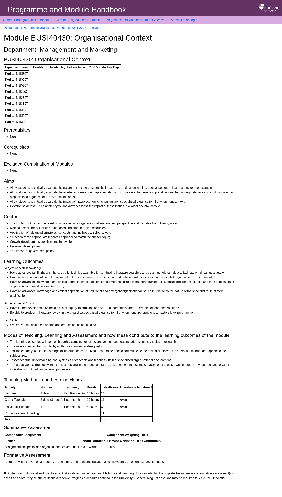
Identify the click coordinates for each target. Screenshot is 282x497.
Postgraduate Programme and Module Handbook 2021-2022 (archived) (52, 27)
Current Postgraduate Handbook (78, 20)
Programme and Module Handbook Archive (135, 20)
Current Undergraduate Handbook (26, 20)
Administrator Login (184, 20)
